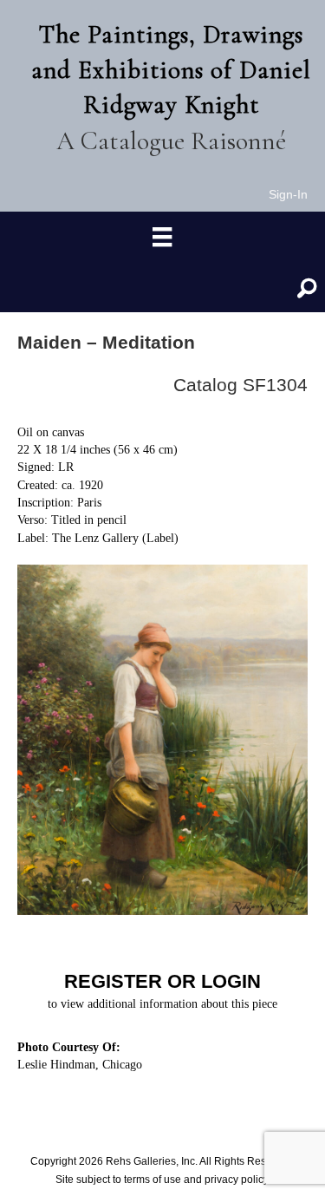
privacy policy (236, 1179)
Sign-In (288, 194)
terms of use (152, 1179)
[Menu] (162, 237)
